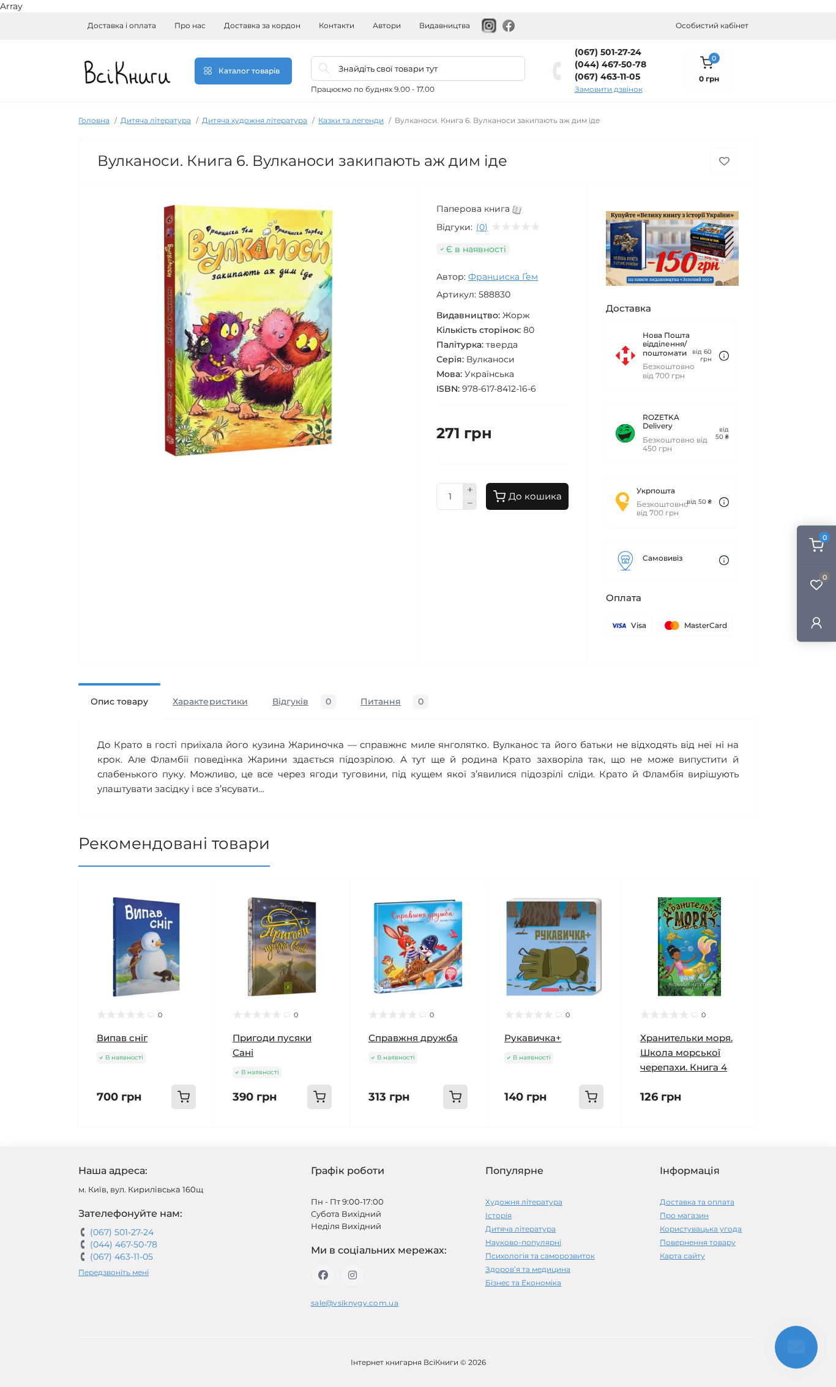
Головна (94, 120)
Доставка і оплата (122, 25)
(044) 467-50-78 (610, 64)
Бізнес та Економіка (523, 1282)
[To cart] (183, 1097)
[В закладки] (724, 161)
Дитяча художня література (254, 120)
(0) (482, 227)
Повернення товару (698, 1242)
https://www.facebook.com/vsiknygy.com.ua (323, 1275)
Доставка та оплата (697, 1201)
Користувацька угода (701, 1228)
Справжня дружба (413, 1038)
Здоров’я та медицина (527, 1269)
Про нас (190, 25)
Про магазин (684, 1215)
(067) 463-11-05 (607, 76)
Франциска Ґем (503, 276)
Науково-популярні (523, 1242)
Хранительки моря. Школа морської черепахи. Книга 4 (686, 1052)
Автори (387, 25)
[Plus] (470, 489)
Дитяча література (156, 120)
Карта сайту (682, 1255)
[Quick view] (196, 897)
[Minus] (470, 503)
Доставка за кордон (262, 25)
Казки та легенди (351, 120)
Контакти (336, 25)
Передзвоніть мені (113, 1272)
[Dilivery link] (724, 356)
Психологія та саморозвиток (540, 1255)
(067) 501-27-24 (608, 52)
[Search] (324, 68)
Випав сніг (122, 1038)
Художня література (523, 1201)
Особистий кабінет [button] (712, 25)
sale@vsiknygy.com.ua (354, 1302)
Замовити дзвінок (609, 89)
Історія (498, 1215)
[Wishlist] (196, 920)
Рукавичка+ (532, 1038)
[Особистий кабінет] (816, 622)
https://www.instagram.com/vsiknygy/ (352, 1275)
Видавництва (444, 25)
